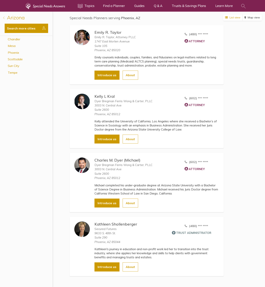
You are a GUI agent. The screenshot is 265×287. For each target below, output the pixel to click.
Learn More (224, 6)
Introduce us (107, 75)
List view (234, 17)
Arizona (15, 17)
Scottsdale (15, 59)
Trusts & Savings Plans (189, 6)
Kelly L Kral (104, 96)
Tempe (12, 72)
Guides (139, 6)
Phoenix (13, 52)
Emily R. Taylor (107, 32)
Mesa (12, 46)
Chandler (14, 39)
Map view (253, 17)
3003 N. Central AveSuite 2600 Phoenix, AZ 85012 (107, 110)
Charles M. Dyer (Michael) (117, 160)
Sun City (13, 66)
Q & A (158, 6)
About (130, 75)
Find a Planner (114, 6)
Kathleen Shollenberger (115, 224)
